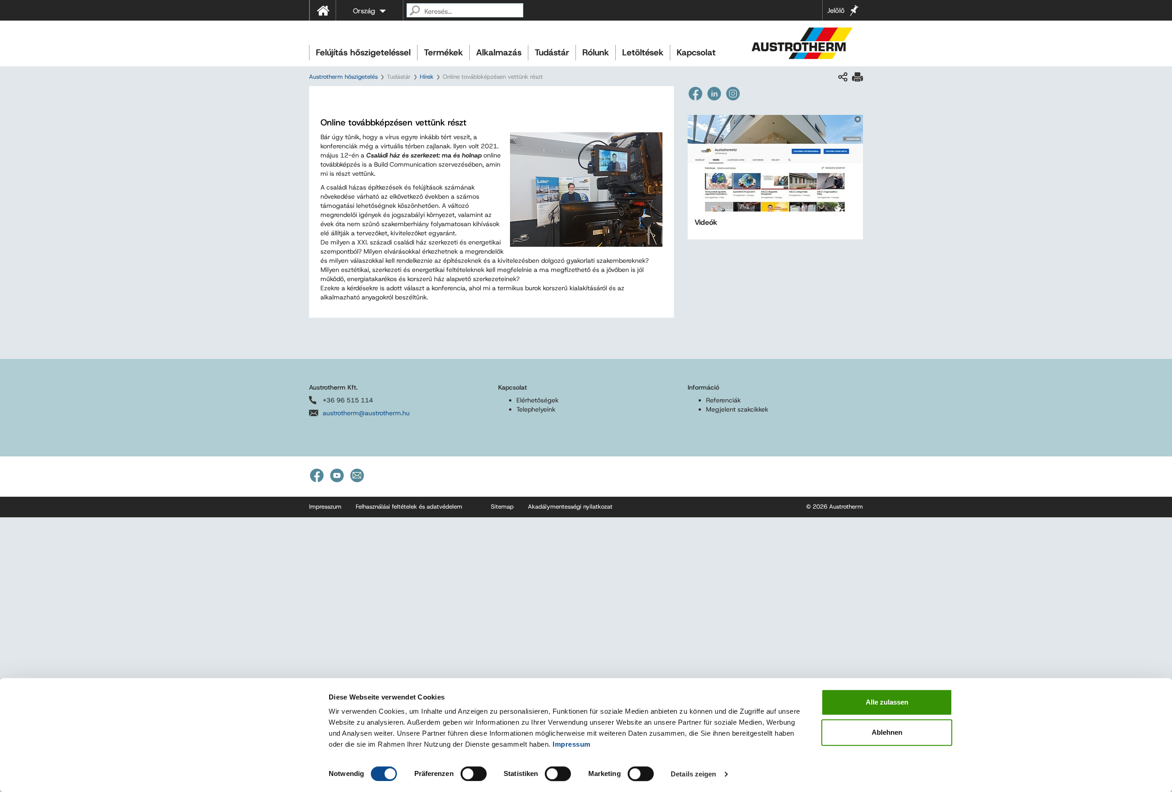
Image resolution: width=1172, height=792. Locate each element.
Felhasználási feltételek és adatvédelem (409, 506)
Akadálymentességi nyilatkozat (570, 506)
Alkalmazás (498, 52)
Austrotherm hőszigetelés (343, 77)
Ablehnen (887, 732)
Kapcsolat (696, 52)
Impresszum (325, 506)
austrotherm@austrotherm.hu (366, 413)
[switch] (474, 773)
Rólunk (595, 52)
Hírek (427, 77)
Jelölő (836, 10)
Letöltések (642, 52)
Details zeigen (693, 774)
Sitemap (502, 506)
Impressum (572, 744)
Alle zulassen (887, 702)
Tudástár (552, 52)
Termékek (443, 52)
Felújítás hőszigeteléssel (363, 52)
